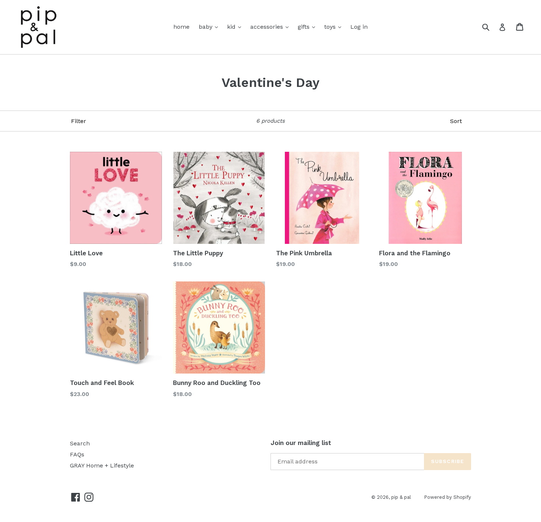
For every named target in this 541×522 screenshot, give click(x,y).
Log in (359, 26)
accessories (267, 26)
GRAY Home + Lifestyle (102, 465)
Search (80, 443)
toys (330, 26)
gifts (304, 26)
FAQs (77, 454)
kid (232, 26)
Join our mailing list (300, 442)
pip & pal (401, 497)
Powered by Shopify (447, 497)
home (181, 26)
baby (206, 26)
